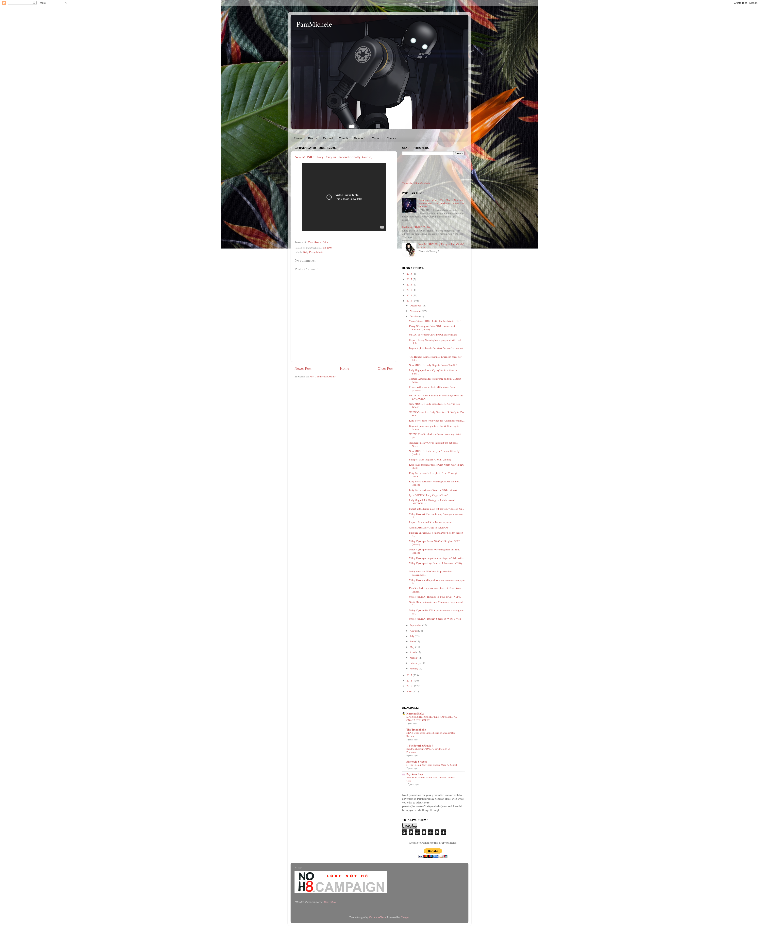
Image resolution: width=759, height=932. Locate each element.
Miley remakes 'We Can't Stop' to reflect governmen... (430, 573)
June (412, 641)
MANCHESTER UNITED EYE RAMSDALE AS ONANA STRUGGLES (431, 718)
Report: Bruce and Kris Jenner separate (430, 522)
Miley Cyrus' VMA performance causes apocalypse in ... (436, 581)
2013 (410, 300)
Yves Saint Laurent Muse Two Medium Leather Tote (430, 779)
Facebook (360, 138)
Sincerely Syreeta (416, 762)
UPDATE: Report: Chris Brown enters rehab (433, 334)
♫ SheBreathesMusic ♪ (419, 746)
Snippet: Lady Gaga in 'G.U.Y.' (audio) (430, 459)
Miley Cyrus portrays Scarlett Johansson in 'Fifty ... (435, 564)
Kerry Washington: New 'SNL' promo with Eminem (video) (432, 327)
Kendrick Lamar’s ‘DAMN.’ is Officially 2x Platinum (428, 750)
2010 (410, 686)
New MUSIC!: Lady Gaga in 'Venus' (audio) (433, 365)
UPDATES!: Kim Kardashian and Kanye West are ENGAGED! (436, 397)
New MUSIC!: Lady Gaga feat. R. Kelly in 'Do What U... (434, 405)
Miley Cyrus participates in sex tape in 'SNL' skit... (436, 558)
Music (319, 252)
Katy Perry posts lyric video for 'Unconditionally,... (436, 420)
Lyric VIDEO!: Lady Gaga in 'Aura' (428, 495)
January (414, 668)
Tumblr (343, 138)
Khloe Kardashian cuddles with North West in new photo (436, 466)
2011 (410, 680)
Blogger (405, 917)
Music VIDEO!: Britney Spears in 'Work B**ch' (435, 618)
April (413, 652)
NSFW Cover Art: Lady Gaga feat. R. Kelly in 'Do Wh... (436, 413)
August (414, 630)
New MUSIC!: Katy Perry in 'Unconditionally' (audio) (333, 156)
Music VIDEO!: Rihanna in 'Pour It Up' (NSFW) (435, 596)
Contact (391, 138)
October (414, 316)
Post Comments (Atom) (323, 376)
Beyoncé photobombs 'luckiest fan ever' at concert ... (436, 349)
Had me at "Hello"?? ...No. (416, 227)
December (416, 305)
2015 (410, 290)
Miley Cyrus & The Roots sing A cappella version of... (436, 515)
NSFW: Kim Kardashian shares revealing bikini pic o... (435, 435)
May (412, 647)
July (412, 636)
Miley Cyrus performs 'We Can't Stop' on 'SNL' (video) (434, 542)
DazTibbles (330, 902)
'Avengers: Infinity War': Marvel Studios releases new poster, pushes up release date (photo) (441, 203)
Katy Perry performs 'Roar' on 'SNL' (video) (433, 490)
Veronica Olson (377, 917)
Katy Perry (309, 252)
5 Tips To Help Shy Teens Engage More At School (431, 765)
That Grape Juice (318, 242)
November (416, 311)
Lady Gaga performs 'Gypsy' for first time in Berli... (433, 371)
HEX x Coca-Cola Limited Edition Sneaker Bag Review (430, 734)
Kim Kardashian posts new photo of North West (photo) (435, 589)
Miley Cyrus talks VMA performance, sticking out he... (436, 612)
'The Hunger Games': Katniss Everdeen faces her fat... (435, 358)
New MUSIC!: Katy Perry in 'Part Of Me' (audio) (441, 245)
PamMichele (314, 24)
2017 (410, 279)
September (416, 625)
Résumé (328, 138)
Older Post (385, 368)
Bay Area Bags (414, 774)
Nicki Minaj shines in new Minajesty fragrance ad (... (436, 603)
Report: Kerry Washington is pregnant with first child (435, 341)
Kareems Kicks (415, 714)
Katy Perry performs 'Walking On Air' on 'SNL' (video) (434, 483)
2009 (410, 691)
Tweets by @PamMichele (416, 183)
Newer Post (303, 368)
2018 (410, 273)
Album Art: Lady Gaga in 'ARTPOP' (429, 527)
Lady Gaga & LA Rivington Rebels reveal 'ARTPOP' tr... (432, 501)
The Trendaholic (416, 730)
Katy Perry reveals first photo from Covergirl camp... (434, 474)
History (312, 138)
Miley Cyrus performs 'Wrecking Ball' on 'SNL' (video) (434, 551)
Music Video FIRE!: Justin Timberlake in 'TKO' (435, 321)
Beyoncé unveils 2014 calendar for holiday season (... (436, 534)
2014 (410, 295)
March (413, 657)
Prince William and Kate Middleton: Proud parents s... (432, 388)
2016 (410, 284)
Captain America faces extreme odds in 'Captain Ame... (435, 380)
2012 (410, 675)
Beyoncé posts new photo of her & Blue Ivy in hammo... (434, 427)
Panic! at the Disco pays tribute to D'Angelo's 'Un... (436, 508)
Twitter (376, 138)
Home (298, 138)
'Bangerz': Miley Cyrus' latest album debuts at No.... (433, 444)
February (415, 663)
